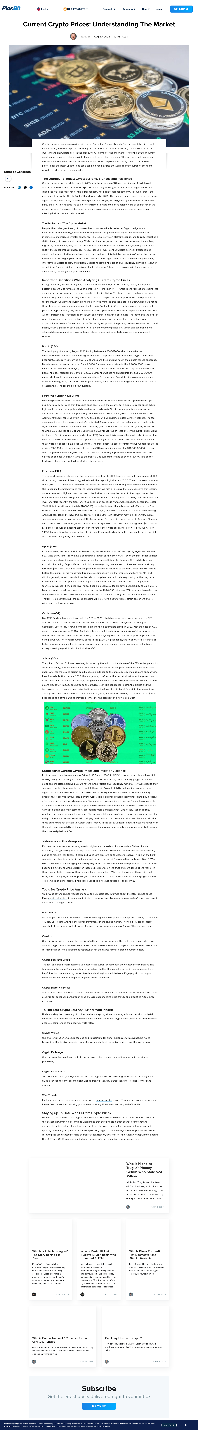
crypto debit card (80, 271)
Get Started (181, 9)
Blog (144, 9)
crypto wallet (90, 796)
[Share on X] (25, 187)
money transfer (104, 1100)
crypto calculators (57, 898)
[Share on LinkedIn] (19, 187)
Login (159, 9)
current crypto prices (88, 148)
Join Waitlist (99, 1406)
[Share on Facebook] (31, 187)
